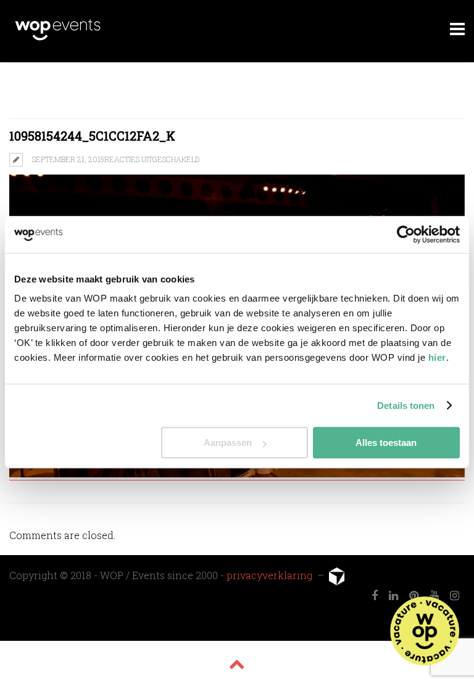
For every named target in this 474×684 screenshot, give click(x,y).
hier (437, 357)
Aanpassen (228, 442)
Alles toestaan (386, 442)
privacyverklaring (271, 575)
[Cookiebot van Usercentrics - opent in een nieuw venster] (406, 234)
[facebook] (374, 595)
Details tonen (405, 405)
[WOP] (57, 38)
